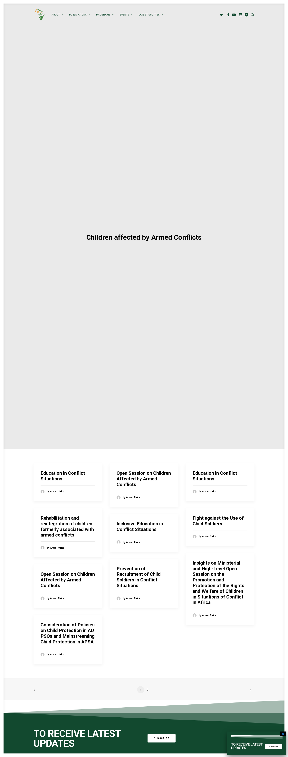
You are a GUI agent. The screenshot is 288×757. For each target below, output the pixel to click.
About (56, 14)
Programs (103, 14)
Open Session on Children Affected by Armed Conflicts (144, 478)
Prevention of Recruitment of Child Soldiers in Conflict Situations (139, 577)
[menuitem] (57, 15)
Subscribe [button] (161, 738)
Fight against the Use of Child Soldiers (218, 521)
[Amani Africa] (39, 15)
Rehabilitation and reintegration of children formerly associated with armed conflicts (67, 526)
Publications (78, 14)
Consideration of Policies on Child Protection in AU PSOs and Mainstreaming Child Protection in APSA (68, 633)
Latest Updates (149, 14)
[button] (222, 15)
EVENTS (124, 14)
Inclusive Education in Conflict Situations (140, 526)
